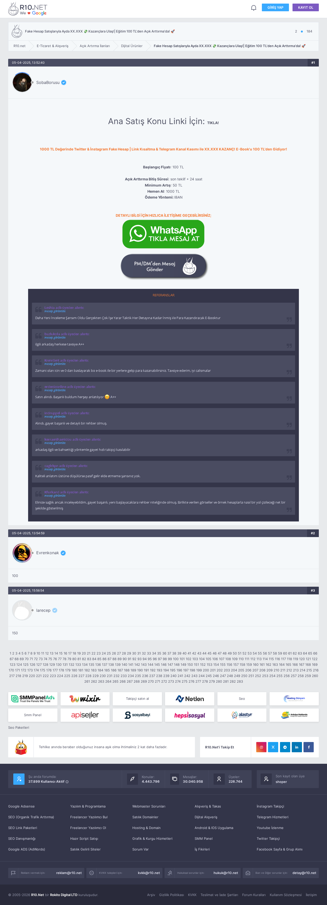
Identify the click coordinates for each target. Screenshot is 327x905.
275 (185, 681)
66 (315, 653)
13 (51, 653)
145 (157, 664)
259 (308, 676)
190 (140, 670)
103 (195, 659)
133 (78, 664)
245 (209, 676)
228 (88, 676)
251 (251, 676)
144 (150, 664)
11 (42, 653)
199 (199, 670)
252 (258, 676)
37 (169, 653)
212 (289, 670)
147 (170, 664)
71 (31, 659)
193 (159, 670)
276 (191, 681)
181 (80, 670)
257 (294, 676)
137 (104, 664)
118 (289, 659)
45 (209, 653)
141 (130, 664)
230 (103, 676)
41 (189, 653)
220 (32, 676)
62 (295, 653)
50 (235, 653)
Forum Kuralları (254, 895)
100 (176, 659)
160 (256, 664)
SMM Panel (204, 838)
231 (109, 676)
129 (52, 664)
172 (23, 670)
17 (70, 653)
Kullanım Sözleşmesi (286, 895)
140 (124, 664)
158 (242, 664)
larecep (43, 610)
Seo (242, 698)
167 (301, 664)
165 (288, 664)
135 (91, 664)
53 (250, 653)
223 (53, 676)
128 (45, 664)
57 (270, 653)
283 (240, 681)
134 (85, 664)
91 (129, 659)
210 (276, 670)
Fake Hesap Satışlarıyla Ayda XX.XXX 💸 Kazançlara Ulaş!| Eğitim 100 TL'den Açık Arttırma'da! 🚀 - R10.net (28, 9)
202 (220, 670)
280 (219, 681)
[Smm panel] (32, 698)
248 (230, 676)
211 (282, 670)
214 (302, 670)
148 (177, 664)
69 (22, 659)
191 (146, 670)
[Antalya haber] (294, 715)
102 (188, 659)
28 (124, 653)
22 (93, 653)
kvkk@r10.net (149, 873)
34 (154, 653)
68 (17, 659)
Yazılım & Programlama (88, 806)
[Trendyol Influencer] (85, 698)
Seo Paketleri (18, 727)
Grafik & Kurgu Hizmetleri (152, 838)
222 (46, 676)
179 (68, 670)
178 (61, 670)
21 (88, 653)
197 (186, 670)
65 (310, 653)
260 (315, 676)
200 (206, 670)
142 (137, 664)
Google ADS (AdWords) (26, 849)
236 (145, 676)
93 (139, 659)
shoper (281, 782)
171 (17, 670)
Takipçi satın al (137, 698)
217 (12, 676)
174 (36, 670)
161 (262, 664)
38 (174, 653)
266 (123, 681)
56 (265, 653)
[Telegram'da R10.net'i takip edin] (285, 747)
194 (166, 670)
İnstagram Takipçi (270, 806)
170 (11, 670)
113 (259, 659)
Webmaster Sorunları (148, 806)
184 (100, 670)
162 (268, 664)
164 (282, 664)
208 (262, 670)
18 (74, 653)
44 (204, 653)
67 (12, 659)
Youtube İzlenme (270, 828)
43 (199, 653)
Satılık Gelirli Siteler (85, 849)
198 (192, 670)
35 (159, 653)
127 (39, 664)
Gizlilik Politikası (171, 895)
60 (285, 653)
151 (196, 664)
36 (164, 653)
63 (300, 653)
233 (124, 676)
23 (99, 653)
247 (223, 676)
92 (134, 659)
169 (315, 664)
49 (230, 653)
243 (194, 676)
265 (115, 681)
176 (49, 670)
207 (255, 670)
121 (308, 659)
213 (296, 670)
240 (173, 676)
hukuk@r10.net (226, 873)
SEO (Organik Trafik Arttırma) (31, 817)
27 (119, 653)
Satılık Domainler (145, 817)
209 (269, 670)
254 (272, 676)
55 (260, 653)
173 (30, 670)
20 (84, 653)
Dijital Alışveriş (206, 817)
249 (237, 676)
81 (79, 659)
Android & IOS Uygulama (214, 828)
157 (236, 664)
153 (209, 664)
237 (152, 676)
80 (74, 659)
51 (239, 653)
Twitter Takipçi (268, 838)
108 (228, 659)
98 (165, 659)
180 (74, 670)
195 (173, 670)
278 (205, 681)
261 (87, 681)
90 (125, 659)
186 (113, 670)
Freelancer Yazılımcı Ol (88, 828)
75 (50, 659)
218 (18, 676)
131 (65, 664)
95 (150, 659)
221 (39, 676)
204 (234, 670)
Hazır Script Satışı (84, 838)
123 (12, 664)
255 (279, 676)
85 (99, 659)
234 (131, 676)
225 (67, 676)
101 (182, 659)
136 (98, 664)
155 (223, 664)
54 (255, 653)
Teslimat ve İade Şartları (219, 895)
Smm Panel (32, 715)
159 (249, 664)
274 (178, 681)
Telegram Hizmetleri (272, 817)
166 (295, 664)
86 (104, 659)
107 (221, 659)
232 (116, 676)
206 (248, 670)
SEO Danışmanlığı (22, 838)
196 (179, 670)
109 (235, 659)
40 (184, 653)
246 (216, 676)
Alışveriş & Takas (208, 806)
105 (208, 659)
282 (233, 681)
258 (301, 676)
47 (219, 653)
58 (275, 653)
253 (265, 676)
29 (129, 653)
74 (45, 659)
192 (153, 670)
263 (101, 681)
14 (56, 653)
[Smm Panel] (85, 715)
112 (252, 659)
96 (155, 659)
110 (241, 659)
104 (202, 659)
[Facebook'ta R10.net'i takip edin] (308, 747)
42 (194, 653)
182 (87, 670)
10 (38, 653)
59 (280, 653)
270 (151, 681)
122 (315, 659)
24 (104, 653)
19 (79, 653)
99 (170, 659)
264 (108, 681)
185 (107, 670)
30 (134, 653)
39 (179, 653)
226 (74, 676)
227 (81, 676)
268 (137, 681)
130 (59, 664)
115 (271, 659)
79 (69, 659)
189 (133, 670)
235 (138, 676)
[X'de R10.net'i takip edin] (273, 747)
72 (36, 659)
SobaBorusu (48, 82)
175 (42, 670)
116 (277, 659)
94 (145, 659)
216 (316, 670)
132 (71, 664)
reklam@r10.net (69, 873)
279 (212, 681)
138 (111, 664)
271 (157, 681)
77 (60, 659)
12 (47, 653)
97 (160, 659)
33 (149, 653)
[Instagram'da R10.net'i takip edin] (261, 747)
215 (309, 670)
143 (144, 664)
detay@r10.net (304, 873)
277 (198, 681)
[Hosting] (189, 698)
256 (287, 676)
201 (213, 670)
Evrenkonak (47, 552)
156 (229, 664)
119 (295, 659)
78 (64, 659)
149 (183, 664)
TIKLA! (213, 123)
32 (144, 653)
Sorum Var (140, 849)
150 (190, 664)
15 (61, 653)
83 (89, 659)
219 (25, 676)
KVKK (192, 895)
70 (27, 659)
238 (159, 676)
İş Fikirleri (202, 849)
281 (226, 681)
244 (201, 676)
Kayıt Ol (305, 7)
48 (225, 653)
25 (109, 653)
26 (114, 653)
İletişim (311, 895)
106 (215, 659)
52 (244, 653)
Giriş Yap (275, 7)
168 (308, 664)
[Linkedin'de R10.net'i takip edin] (297, 747)
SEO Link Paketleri (22, 828)
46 (215, 653)
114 (265, 659)
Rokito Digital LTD (63, 895)
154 (216, 664)
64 (305, 653)
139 (118, 664)
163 (275, 664)
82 (84, 659)
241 (180, 676)
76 (55, 659)
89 (120, 659)
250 (244, 676)
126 (32, 664)
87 (109, 659)
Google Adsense (21, 806)
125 (26, 664)
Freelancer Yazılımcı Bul (89, 817)
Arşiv (151, 895)
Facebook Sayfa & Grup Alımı (279, 849)
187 (120, 670)
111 (247, 659)
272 (164, 681)
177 (55, 670)
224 (60, 676)
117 (283, 659)
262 (94, 681)
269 (144, 681)
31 (139, 653)
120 (302, 659)
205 (241, 670)
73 (41, 659)
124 (19, 664)
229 (95, 676)
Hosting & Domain (146, 828)
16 (65, 653)
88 (114, 659)
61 (290, 653)
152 (203, 664)
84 (94, 659)
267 (130, 681)
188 (127, 670)
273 (171, 681)
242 (187, 676)
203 (227, 670)
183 (94, 670)
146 (164, 664)
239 (166, 676)
